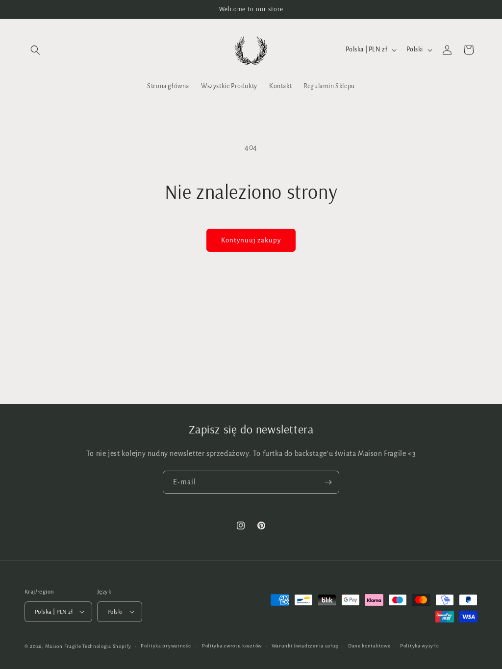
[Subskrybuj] (328, 482)
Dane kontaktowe (369, 645)
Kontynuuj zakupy (251, 240)
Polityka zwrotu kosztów (232, 645)
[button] (35, 50)
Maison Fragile (63, 646)
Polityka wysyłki (420, 645)
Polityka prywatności (166, 645)
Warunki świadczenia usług (305, 645)
